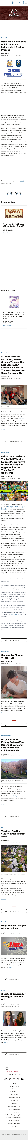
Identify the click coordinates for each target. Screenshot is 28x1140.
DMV (2, 827)
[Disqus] (14, 266)
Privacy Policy (14, 1126)
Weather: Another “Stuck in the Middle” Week (13, 834)
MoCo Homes (14, 1094)
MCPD (3, 990)
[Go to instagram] (14, 1079)
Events (14, 1089)
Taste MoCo (14, 1100)
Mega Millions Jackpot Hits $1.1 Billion (13, 927)
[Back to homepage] (5, 3)
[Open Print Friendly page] (20, 193)
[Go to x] (6, 1079)
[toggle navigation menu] (26, 3)
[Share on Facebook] (7, 193)
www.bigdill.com (15, 614)
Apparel (14, 1083)
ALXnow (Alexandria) (14, 1109)
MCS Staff (6, 53)
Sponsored (5, 452)
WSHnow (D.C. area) (14, 1123)
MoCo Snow (14, 1092)
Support (14, 1103)
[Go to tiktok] (18, 1079)
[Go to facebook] (10, 1079)
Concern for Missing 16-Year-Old (12, 656)
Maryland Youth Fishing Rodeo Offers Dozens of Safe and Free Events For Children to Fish (12, 745)
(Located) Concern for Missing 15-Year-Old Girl (13, 997)
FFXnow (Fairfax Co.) (14, 1112)
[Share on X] (11, 193)
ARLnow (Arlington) (14, 1106)
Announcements (14, 1086)
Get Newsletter (18, 3)
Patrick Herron (7, 476)
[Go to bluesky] (22, 1079)
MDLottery (5, 922)
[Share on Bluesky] (16, 193)
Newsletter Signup (14, 1097)
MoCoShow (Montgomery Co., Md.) (14, 1115)
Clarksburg (5, 651)
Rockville (4, 38)
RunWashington (14, 1120)
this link (22, 181)
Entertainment (6, 353)
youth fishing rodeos (16, 796)
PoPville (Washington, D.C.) (14, 1117)
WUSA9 (21, 418)
